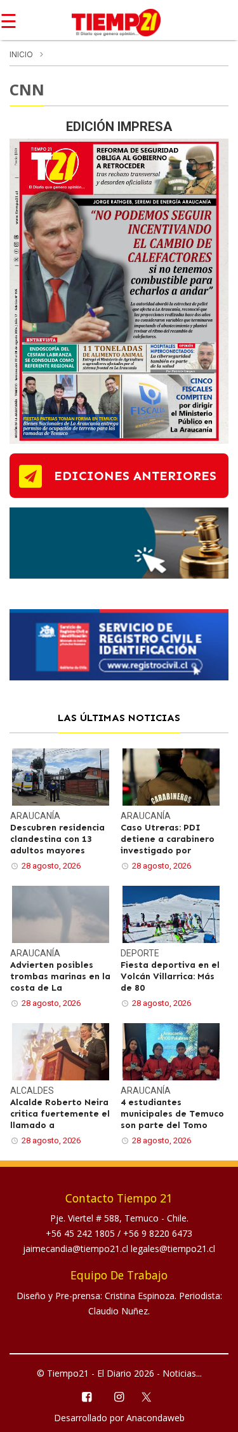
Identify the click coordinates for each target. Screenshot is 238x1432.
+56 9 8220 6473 (157, 1233)
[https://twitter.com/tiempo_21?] (151, 1396)
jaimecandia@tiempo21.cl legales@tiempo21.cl (119, 1249)
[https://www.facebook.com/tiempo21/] (87, 1396)
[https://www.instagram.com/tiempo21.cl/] (119, 1396)
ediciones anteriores (135, 475)
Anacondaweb (155, 1418)
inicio (21, 54)
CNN (27, 89)
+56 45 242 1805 (81, 1233)
